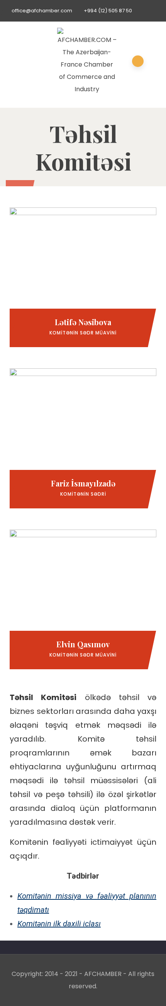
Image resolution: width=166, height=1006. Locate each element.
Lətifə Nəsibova (83, 322)
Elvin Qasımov (83, 644)
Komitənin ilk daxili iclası (59, 923)
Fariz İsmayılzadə (83, 483)
